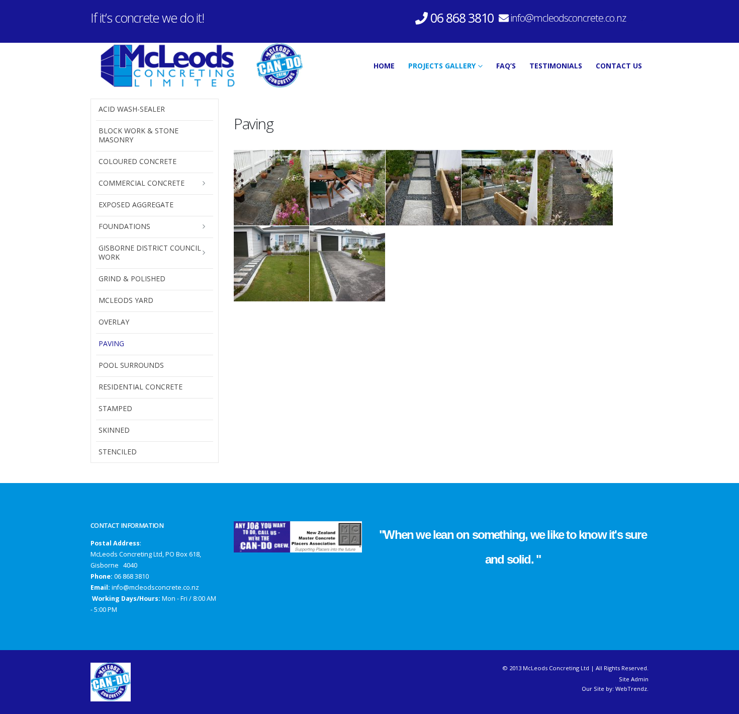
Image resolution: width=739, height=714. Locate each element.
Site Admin (634, 679)
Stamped (115, 408)
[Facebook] (641, 22)
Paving (111, 343)
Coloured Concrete (137, 161)
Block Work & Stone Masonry (138, 135)
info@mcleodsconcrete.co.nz (568, 18)
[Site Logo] (197, 66)
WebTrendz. (632, 688)
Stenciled (118, 451)
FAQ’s (506, 65)
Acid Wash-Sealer (132, 109)
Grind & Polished (132, 278)
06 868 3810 (131, 576)
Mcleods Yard (126, 300)
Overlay (114, 322)
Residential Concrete (140, 386)
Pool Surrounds (131, 365)
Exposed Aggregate (136, 204)
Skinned (114, 430)
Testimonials (555, 65)
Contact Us (619, 65)
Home (384, 65)
